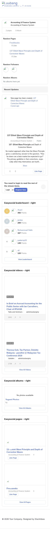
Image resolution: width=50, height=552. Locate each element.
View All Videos (25, 370)
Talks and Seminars (15, 312)
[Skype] (21, 545)
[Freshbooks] (6, 43)
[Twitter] (14, 537)
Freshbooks (15, 43)
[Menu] (47, 4)
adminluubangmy (32, 312)
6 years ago (15, 106)
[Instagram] (7, 545)
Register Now (21, 190)
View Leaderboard (25, 259)
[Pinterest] (21, 537)
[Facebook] (7, 537)
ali (18, 250)
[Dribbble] (42, 537)
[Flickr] (35, 545)
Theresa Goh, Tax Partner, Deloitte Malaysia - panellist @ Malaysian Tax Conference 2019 (23, 353)
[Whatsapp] (28, 545)
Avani (20, 210)
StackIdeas (40, 519)
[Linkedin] (35, 537)
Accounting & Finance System (21, 141)
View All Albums (25, 408)
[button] (34, 12)
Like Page (38, 171)
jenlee (20, 220)
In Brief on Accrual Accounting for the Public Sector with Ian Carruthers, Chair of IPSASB (24, 306)
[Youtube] (28, 537)
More (25, 166)
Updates (11, 358)
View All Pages (25, 502)
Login (8, 190)
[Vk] (42, 545)
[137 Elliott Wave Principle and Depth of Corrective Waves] (6, 53)
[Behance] (14, 545)
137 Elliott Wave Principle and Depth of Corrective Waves (24, 100)
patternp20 (22, 240)
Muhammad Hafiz (25, 230)
